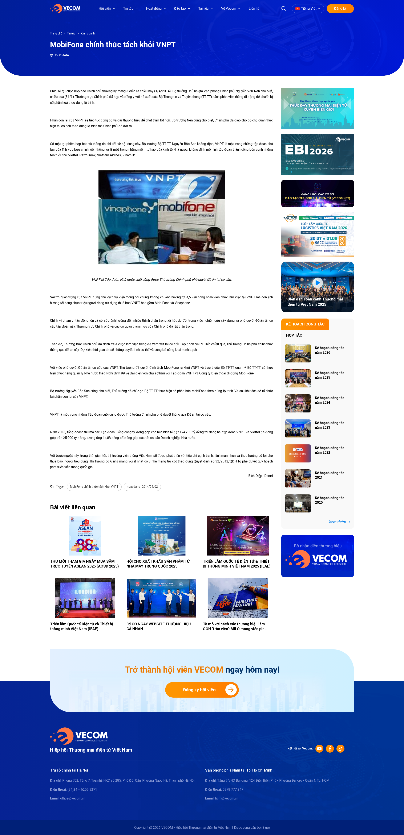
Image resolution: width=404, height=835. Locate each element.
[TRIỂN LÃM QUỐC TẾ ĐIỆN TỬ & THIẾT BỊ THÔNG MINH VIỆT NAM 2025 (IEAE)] (238, 536)
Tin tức (128, 9)
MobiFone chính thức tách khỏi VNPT (94, 486)
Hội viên (105, 9)
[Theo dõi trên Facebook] (330, 749)
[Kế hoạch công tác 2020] (298, 503)
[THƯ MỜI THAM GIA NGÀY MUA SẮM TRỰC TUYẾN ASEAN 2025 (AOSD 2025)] (85, 536)
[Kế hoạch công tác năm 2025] (298, 378)
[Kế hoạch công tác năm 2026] (298, 353)
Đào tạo (180, 9)
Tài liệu (203, 9)
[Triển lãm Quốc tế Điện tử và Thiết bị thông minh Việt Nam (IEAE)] (85, 598)
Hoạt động (154, 9)
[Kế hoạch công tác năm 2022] (298, 453)
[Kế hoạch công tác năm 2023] (298, 428)
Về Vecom (228, 9)
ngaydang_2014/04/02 (142, 486)
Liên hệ (254, 9)
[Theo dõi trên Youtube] (319, 749)
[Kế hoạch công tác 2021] (298, 478)
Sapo (266, 828)
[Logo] (79, 736)
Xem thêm (337, 522)
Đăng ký (340, 9)
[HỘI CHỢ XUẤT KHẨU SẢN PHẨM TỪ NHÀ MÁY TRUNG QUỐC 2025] (161, 536)
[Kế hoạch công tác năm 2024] (298, 403)
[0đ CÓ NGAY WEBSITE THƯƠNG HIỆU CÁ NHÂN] (161, 598)
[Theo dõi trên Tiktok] (340, 749)
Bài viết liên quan (72, 507)
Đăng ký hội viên (199, 689)
